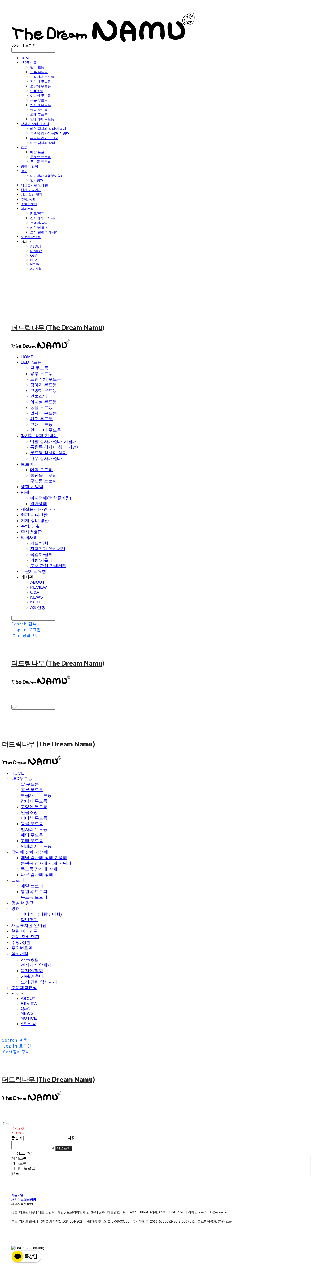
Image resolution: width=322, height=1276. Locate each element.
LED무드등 (29, 62)
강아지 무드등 (40, 81)
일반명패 (36, 180)
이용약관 (17, 1195)
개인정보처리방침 (23, 1199)
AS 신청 (36, 268)
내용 (71, 1138)
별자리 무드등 (40, 105)
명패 (24, 171)
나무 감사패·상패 (42, 142)
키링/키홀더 (39, 227)
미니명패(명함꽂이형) (46, 175)
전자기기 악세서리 (44, 218)
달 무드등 (37, 67)
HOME (26, 58)
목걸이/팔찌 (39, 222)
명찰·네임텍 (29, 166)
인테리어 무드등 (42, 119)
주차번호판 (29, 204)
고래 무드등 (39, 114)
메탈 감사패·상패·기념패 (48, 128)
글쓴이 (16, 1138)
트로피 (26, 147)
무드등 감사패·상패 (44, 138)
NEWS (35, 259)
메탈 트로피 (39, 152)
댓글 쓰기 (63, 1148)
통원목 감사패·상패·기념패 (49, 133)
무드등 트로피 (40, 161)
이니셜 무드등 (40, 95)
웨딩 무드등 (39, 109)
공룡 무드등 (39, 72)
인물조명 (36, 91)
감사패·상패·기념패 (35, 124)
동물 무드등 (39, 100)
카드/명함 (37, 213)
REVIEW (36, 251)
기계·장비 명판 (31, 194)
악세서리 (27, 208)
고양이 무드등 (40, 86)
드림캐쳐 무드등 (42, 76)
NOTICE (36, 264)
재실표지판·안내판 (34, 185)
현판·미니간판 (31, 190)
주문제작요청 (31, 237)
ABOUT (35, 246)
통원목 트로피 (40, 157)
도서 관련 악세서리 (44, 232)
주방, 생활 (28, 199)
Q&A (33, 255)
